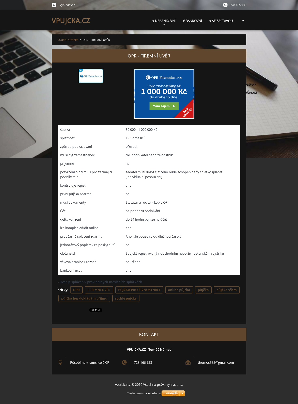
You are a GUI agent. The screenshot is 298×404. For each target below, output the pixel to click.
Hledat (54, 5)
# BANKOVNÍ (192, 21)
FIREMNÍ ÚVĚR (99, 290)
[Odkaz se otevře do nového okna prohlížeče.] (91, 76)
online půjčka (179, 290)
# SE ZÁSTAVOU (221, 21)
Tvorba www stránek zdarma (144, 393)
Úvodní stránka (68, 40)
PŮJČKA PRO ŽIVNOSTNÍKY (139, 290)
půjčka (203, 290)
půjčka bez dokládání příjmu (84, 298)
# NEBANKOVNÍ (164, 21)
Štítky (62, 290)
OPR (76, 290)
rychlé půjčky (126, 298)
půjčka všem (227, 290)
